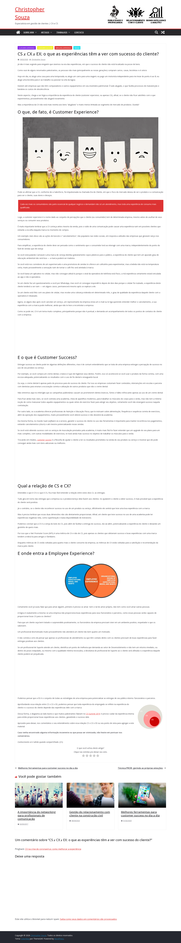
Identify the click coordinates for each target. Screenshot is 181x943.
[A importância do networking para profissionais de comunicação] (39, 784)
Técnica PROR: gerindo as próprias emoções (140, 768)
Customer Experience (27, 48)
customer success (44, 440)
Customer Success (45, 48)
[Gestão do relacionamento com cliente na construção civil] (90, 784)
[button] (35, 32)
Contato (79, 32)
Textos (76, 48)
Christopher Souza (38, 59)
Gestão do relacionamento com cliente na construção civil (89, 813)
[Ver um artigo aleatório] (163, 32)
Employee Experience (63, 48)
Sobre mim (28, 32)
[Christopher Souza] (18, 32)
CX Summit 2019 (93, 713)
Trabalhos (61, 32)
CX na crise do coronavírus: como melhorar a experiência (53, 849)
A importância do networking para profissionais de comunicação (37, 815)
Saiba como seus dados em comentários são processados (88, 919)
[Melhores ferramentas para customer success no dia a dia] (142, 784)
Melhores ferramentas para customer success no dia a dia (48, 768)
